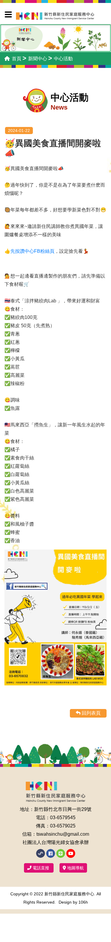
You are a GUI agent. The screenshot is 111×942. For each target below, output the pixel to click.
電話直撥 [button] (40, 868)
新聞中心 (37, 58)
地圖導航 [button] (75, 868)
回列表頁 (91, 713)
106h (83, 902)
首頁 (16, 58)
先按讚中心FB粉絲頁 (32, 251)
